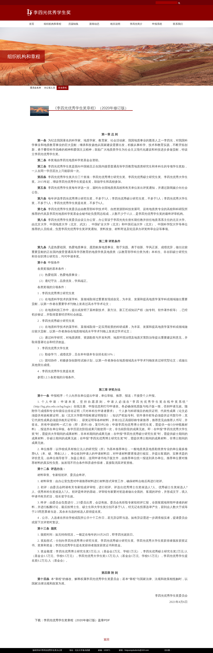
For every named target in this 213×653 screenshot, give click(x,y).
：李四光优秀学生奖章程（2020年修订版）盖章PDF (75, 620)
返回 (106, 639)
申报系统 (157, 24)
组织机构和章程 (52, 24)
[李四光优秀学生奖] (48, 12)
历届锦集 (73, 24)
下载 (38, 620)
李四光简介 (136, 24)
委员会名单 (35, 88)
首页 (31, 24)
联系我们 (178, 24)
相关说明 (115, 24)
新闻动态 (94, 24)
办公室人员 (49, 88)
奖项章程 (62, 88)
